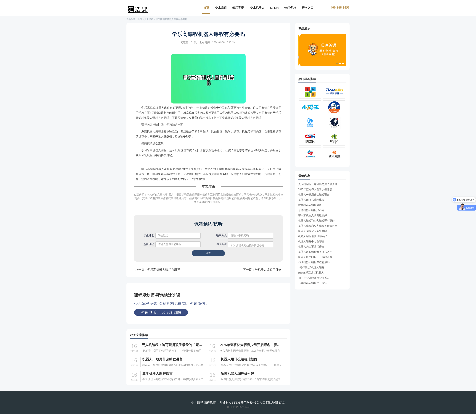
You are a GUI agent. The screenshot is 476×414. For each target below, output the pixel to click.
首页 (206, 7)
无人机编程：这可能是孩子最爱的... (319, 184)
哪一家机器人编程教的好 (312, 215)
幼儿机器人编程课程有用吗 (313, 262)
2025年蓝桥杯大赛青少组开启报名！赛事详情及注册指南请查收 (251, 345)
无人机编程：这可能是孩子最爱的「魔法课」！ (173, 345)
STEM (274, 7)
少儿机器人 (257, 7)
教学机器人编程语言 (157, 373)
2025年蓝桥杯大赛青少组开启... (316, 189)
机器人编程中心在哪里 (311, 241)
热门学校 (290, 7)
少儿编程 (221, 7)
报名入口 (308, 7)
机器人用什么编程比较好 (239, 359)
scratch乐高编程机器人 (311, 272)
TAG (282, 402)
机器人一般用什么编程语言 (162, 359)
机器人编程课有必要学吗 (312, 231)
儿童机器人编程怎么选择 (312, 283)
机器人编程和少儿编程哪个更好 (316, 220)
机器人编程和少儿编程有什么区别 (317, 225)
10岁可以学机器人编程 (311, 267)
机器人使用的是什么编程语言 (315, 257)
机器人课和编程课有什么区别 (315, 251)
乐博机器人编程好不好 (237, 373)
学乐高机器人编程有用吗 (163, 269)
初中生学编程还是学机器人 (313, 277)
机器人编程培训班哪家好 (312, 236)
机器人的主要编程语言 (311, 246)
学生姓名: (149, 235)
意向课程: (149, 244)
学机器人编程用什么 (268, 269)
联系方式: (221, 235)
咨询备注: (221, 244)
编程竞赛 (238, 7)
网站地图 (272, 402)
